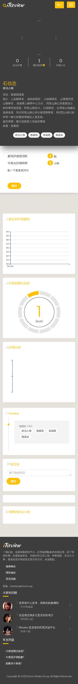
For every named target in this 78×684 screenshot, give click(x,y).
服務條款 (11, 566)
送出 (14, 185)
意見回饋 (11, 578)
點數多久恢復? (14, 663)
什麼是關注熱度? (15, 650)
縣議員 (59, 134)
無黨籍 (34, 134)
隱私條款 (11, 572)
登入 (59, 4)
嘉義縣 (46, 134)
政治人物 (20, 134)
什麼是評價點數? (15, 657)
